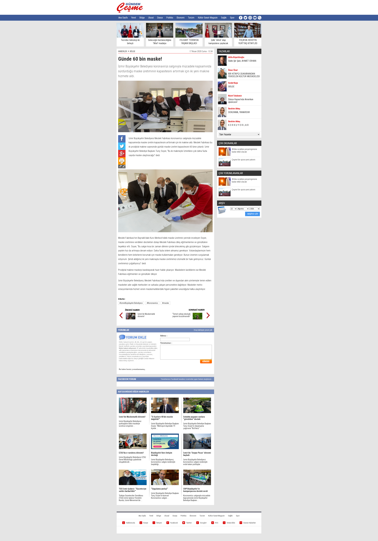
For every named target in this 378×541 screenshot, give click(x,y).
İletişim (159, 523)
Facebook (174, 523)
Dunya (160, 17)
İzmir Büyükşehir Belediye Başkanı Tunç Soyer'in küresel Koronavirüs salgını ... (165, 495)
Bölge (142, 17)
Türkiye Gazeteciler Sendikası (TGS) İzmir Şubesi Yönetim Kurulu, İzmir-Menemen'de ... (131, 497)
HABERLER (122, 51)
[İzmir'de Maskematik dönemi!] (130, 318)
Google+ (203, 523)
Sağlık (224, 17)
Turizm (191, 17)
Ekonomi (180, 17)
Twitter (189, 523)
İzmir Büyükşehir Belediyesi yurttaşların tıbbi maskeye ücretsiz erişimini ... (130, 423)
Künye (145, 523)
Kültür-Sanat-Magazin (207, 17)
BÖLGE (132, 51)
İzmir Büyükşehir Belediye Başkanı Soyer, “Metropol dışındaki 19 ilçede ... (165, 425)
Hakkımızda (130, 523)
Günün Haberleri (249, 523)
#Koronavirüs (152, 303)
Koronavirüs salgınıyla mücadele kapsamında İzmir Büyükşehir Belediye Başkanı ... (196, 497)
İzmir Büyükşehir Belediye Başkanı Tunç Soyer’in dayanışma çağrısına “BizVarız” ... (197, 425)
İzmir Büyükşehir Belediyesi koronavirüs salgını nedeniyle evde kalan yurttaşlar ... (195, 461)
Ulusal (151, 17)
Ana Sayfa (123, 17)
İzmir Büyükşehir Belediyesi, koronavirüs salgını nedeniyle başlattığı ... (163, 461)
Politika (169, 17)
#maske (165, 303)
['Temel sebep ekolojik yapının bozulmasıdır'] (197, 318)
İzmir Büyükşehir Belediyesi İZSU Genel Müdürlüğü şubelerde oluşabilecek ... (132, 459)
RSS (216, 523)
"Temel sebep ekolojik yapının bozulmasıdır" (181, 315)
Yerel (133, 17)
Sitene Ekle (231, 523)
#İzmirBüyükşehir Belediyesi (131, 303)
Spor (232, 17)
